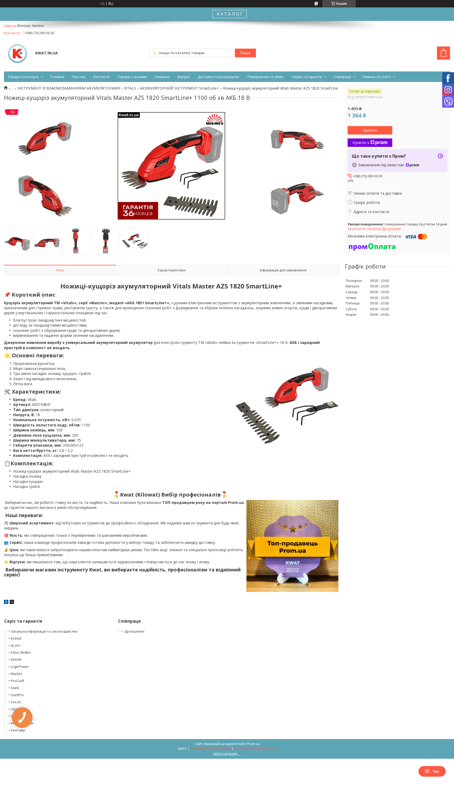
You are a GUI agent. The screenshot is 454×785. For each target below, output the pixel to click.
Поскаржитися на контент (210, 748)
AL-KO (15, 645)
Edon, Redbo (21, 652)
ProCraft (17, 680)
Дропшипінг (135, 631)
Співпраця (342, 76)
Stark (15, 687)
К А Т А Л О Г (230, 14)
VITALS (130, 88)
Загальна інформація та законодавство (44, 631)
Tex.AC (16, 702)
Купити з (361, 142)
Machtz (16, 673)
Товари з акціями (132, 76)
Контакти (102, 76)
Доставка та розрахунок (218, 76)
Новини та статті (377, 76)
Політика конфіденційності (255, 748)
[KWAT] (17, 53)
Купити (370, 130)
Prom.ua (253, 744)
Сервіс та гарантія (307, 76)
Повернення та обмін (265, 76)
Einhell (16, 638)
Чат (436, 771)
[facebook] (6, 602)
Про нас (78, 76)
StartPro (17, 695)
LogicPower (20, 666)
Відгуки (184, 76)
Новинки (162, 76)
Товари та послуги (23, 76)
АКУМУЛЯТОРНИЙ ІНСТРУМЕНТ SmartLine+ (179, 88)
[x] (12, 602)
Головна (57, 76)
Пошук (245, 53)
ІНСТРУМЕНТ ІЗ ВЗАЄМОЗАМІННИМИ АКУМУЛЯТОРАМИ (69, 88)
